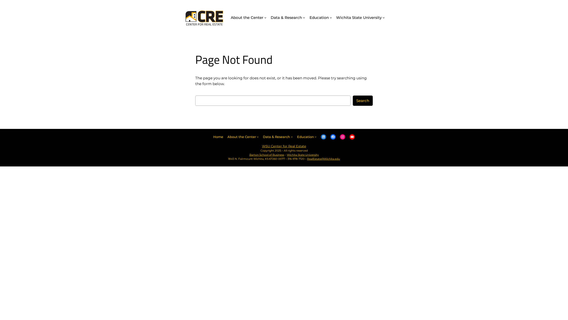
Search (362, 100)
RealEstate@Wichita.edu (323, 158)
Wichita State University (303, 154)
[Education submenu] (331, 17)
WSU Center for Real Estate (284, 146)
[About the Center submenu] (265, 17)
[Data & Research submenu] (304, 17)
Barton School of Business (266, 154)
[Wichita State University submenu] (384, 17)
